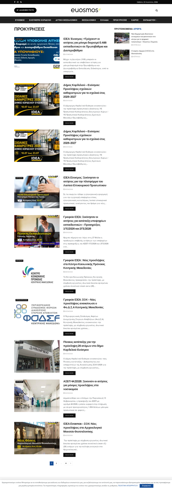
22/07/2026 (69, 100)
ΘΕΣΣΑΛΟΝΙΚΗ (89, 20)
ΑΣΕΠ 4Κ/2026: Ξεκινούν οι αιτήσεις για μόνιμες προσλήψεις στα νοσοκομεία (85, 385)
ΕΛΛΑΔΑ (104, 20)
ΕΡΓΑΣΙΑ (19, 39)
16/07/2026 (68, 147)
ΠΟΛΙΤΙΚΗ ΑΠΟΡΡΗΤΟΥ (128, 485)
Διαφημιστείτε (26, 10)
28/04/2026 (69, 272)
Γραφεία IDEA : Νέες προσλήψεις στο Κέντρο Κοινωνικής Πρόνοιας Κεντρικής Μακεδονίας (84, 264)
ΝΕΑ (17, 424)
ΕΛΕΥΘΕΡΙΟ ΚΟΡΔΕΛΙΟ (40, 20)
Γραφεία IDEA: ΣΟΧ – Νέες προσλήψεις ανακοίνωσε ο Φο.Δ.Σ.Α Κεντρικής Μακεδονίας (83, 303)
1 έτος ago (137, 45)
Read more (69, 77)
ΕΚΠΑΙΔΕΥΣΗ (149, 20)
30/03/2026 (69, 354)
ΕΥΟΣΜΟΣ (20, 20)
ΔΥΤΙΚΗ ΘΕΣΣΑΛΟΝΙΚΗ (66, 20)
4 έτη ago (136, 57)
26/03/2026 (69, 435)
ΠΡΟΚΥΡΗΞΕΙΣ (120, 20)
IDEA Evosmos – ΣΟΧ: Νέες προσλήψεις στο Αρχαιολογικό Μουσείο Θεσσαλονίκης (82, 427)
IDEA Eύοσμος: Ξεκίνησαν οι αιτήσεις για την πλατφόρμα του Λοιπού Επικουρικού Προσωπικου (84, 181)
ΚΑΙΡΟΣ (135, 20)
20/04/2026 (69, 311)
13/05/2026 (68, 232)
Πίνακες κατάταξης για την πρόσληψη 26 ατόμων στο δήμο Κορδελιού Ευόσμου (83, 345)
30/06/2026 (69, 189)
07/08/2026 (69, 54)
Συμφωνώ (146, 485)
